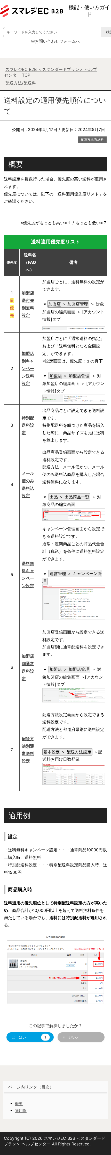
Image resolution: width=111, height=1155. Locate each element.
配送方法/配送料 (92, 139)
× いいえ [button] (71, 1037)
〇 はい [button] (29, 1037)
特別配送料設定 (28, 425)
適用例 (21, 1110)
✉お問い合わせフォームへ (55, 41)
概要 (19, 1103)
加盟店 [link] (54, 304)
